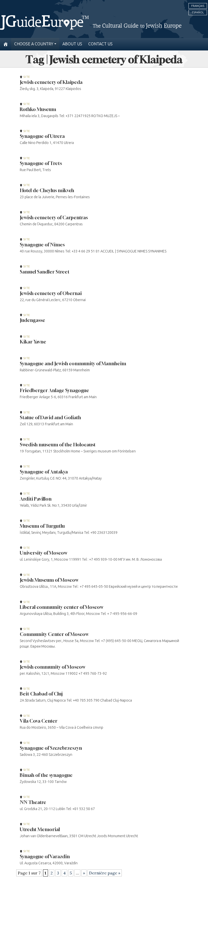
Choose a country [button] (33, 44)
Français (197, 6)
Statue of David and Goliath (50, 417)
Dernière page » (104, 872)
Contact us (100, 44)
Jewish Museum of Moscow (49, 580)
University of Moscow (43, 553)
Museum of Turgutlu (42, 526)
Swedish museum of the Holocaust (58, 444)
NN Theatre (33, 802)
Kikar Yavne (33, 341)
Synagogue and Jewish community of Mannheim (73, 363)
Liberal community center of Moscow (61, 607)
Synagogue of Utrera (42, 136)
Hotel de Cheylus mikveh (47, 190)
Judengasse (32, 320)
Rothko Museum (38, 109)
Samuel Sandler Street (45, 271)
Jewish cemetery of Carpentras (54, 217)
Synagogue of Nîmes (42, 244)
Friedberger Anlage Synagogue (54, 390)
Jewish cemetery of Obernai (51, 293)
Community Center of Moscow (54, 634)
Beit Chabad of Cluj (41, 694)
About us (72, 44)
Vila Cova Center (38, 721)
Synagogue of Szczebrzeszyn (51, 748)
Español (198, 12)
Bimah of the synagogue (46, 775)
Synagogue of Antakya (44, 471)
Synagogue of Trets (41, 163)
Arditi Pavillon (35, 499)
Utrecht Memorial (40, 829)
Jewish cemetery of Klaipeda (51, 82)
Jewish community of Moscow (52, 667)
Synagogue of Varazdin (45, 856)
